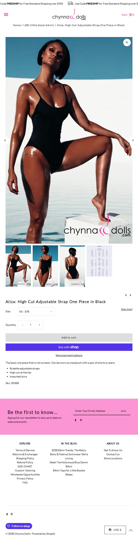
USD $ (117, 529)
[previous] (126, 295)
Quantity (11, 324)
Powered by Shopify (43, 533)
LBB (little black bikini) (39, 25)
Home (17, 25)
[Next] (133, 140)
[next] (130, 295)
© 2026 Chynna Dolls (18, 533)
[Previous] (5, 140)
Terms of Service (25, 450)
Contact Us (112, 454)
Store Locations (113, 458)
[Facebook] (75, 421)
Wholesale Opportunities (25, 474)
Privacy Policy (25, 478)
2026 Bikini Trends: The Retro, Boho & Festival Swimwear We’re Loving (69, 454)
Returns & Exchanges (25, 454)
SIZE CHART (25, 466)
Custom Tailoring (25, 470)
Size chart (126, 309)
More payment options (69, 355)
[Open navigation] (27, 14)
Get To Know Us (113, 450)
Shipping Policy (25, 458)
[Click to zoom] (127, 42)
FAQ (25, 482)
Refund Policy (25, 462)
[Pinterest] (81, 421)
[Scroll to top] (131, 530)
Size (8, 311)
